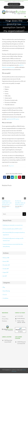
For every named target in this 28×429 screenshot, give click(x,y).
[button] (3, 198)
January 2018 (6, 261)
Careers (4, 316)
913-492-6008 (21, 1)
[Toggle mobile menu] (25, 16)
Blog (10, 165)
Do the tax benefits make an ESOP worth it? (20, 202)
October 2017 (6, 268)
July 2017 (5, 276)
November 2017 (6, 265)
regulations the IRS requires (12, 119)
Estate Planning (6, 291)
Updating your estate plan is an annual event (6, 202)
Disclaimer (4, 321)
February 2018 (6, 257)
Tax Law (12, 165)
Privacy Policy (5, 318)
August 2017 (5, 272)
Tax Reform (5, 298)
